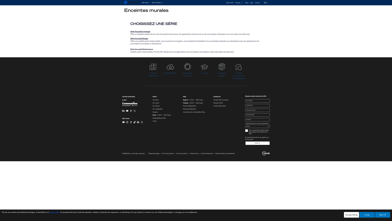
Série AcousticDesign (139, 38)
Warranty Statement (189, 109)
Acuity (155, 121)
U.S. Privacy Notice (168, 154)
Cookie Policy (194, 154)
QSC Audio (126, 119)
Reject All (382, 215)
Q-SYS (124, 100)
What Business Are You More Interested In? (257, 123)
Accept (367, 215)
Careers (155, 112)
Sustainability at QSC (159, 118)
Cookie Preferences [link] (207, 153)
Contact (257, 3)
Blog (251, 3)
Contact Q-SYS (218, 103)
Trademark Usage (153, 154)
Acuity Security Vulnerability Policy (194, 112)
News (246, 3)
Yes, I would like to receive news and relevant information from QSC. (259, 132)
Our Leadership (157, 109)
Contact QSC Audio (219, 106)
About (155, 97)
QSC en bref (229, 3)
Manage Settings (351, 215)
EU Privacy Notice (181, 154)
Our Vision (156, 103)
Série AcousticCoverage (140, 31)
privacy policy (249, 139)
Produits (237, 3)
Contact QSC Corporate (220, 100)
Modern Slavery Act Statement (225, 154)
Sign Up (257, 143)
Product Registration (189, 106)
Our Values (156, 106)
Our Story (156, 100)
